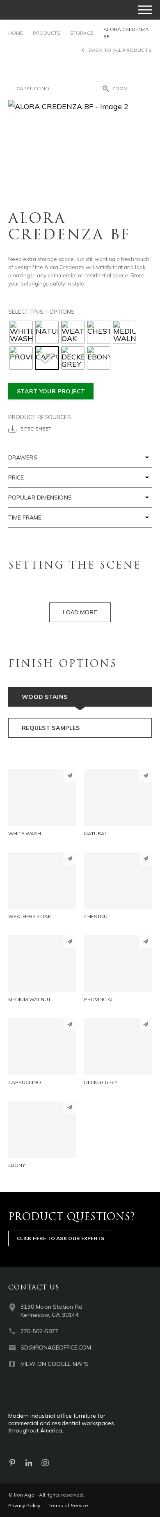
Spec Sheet (36, 429)
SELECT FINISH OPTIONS (41, 312)
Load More (80, 612)
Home (15, 33)
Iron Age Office (49, 10)
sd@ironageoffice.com (56, 1347)
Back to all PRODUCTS (120, 50)
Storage (82, 33)
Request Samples (51, 728)
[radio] (21, 332)
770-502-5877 (39, 1331)
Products (46, 33)
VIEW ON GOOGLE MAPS (55, 1364)
